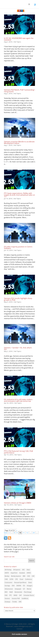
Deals (30, 582)
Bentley (7, 576)
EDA (13, 586)
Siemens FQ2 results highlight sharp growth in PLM (18, 299)
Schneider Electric (29, 595)
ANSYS (7, 573)
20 (34, 533)
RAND (15, 595)
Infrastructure (9, 589)
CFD (16, 579)
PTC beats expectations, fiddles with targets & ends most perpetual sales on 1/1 (19, 195)
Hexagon (29, 586)
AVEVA (29, 573)
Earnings (7, 586)
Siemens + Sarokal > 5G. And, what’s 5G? (18, 349)
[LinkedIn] (5, 539)
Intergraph (18, 589)
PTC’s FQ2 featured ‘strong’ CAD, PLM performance (18, 452)
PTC (10, 595)
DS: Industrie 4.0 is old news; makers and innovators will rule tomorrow (18, 400)
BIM (24, 576)
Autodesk (22, 573)
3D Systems (16, 570)
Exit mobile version (19, 634)
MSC (6, 592)
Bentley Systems (16, 576)
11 (24, 533)
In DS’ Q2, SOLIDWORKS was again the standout (18, 39)
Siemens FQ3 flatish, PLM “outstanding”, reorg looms (19, 91)
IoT (24, 589)
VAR (20, 602)
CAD (28, 576)
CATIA (11, 579)
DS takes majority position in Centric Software (18, 248)
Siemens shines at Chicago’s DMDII (17, 503)
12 (27, 533)
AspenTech (14, 573)
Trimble (14, 602)
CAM (6, 579)
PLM (6, 595)
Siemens (7, 598)
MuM (11, 592)
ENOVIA (19, 586)
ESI (24, 586)
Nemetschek (18, 592)
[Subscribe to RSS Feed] (9, 539)
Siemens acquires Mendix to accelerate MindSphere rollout (19, 142)
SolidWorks (25, 598)
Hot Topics (17, 42)
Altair (28, 570)
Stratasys (7, 602)
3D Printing (8, 570)
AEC (23, 570)
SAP (20, 595)
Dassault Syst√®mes (20, 582)
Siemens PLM (16, 598)
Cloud (21, 579)
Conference (28, 579)
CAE (33, 576)
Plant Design (27, 592)
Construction (8, 582)
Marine (29, 589)
